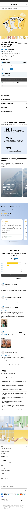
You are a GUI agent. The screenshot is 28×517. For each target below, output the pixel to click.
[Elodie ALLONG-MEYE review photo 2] (8, 343)
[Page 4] (12, 241)
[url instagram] (7, 423)
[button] (3, 263)
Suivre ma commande (6, 448)
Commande (20, 378)
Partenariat (3, 475)
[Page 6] (14, 241)
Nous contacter (4, 456)
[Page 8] (16, 241)
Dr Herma (2, 8)
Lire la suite (4, 232)
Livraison (13, 378)
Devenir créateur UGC (6, 462)
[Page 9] (17, 241)
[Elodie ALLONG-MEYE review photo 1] (3, 343)
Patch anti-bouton (5, 378)
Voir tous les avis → (5, 217)
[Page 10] (18, 241)
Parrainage (3, 468)
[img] (4, 287)
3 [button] (15, 364)
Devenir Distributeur (5, 470)
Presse (2, 473)
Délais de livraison (5, 451)
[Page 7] (15, 241)
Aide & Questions (5, 453)
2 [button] (12, 364)
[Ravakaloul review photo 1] (4, 323)
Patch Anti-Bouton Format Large (11, 8)
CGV (2, 481)
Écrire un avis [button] (14, 275)
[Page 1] (9, 241)
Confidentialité (4, 478)
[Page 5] (13, 241)
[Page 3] (11, 241)
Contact (2, 465)
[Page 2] (10, 241)
